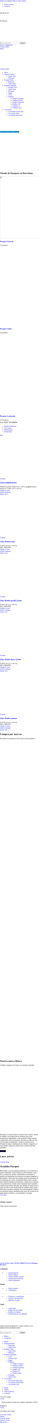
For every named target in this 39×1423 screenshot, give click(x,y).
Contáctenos (12, 1290)
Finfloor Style (17, 108)
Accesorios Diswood (15, 115)
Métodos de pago (14, 1300)
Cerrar (2, 1399)
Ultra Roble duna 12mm (10, 659)
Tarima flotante (13, 1273)
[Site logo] (9, 67)
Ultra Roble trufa (7, 542)
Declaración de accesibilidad (17, 1314)
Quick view (4, 494)
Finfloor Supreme (18, 102)
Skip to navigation (6, 1)
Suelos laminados (14, 1280)
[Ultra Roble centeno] (18, 712)
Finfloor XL (16, 104)
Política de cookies (14, 1312)
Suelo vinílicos (13, 1275)
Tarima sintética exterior (16, 1276)
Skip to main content (19, 1)
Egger (10, 93)
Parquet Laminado (7, 416)
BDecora (11, 82)
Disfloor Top (12, 87)
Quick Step (12, 76)
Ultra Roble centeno (8, 718)
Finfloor (11, 97)
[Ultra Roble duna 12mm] (18, 653)
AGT (10, 95)
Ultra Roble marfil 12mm (11, 600)
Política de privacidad (15, 1310)
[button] (5, 490)
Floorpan (11, 91)
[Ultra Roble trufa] (18, 536)
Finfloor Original (18, 98)
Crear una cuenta (5, 1414)
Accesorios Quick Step (15, 111)
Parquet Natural (6, 241)
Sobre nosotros (13, 1288)
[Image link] (13, 1196)
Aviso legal (12, 1308)
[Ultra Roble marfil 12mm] (18, 595)
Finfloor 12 (16, 106)
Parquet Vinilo (6, 329)
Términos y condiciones (16, 1296)
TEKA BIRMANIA (8, 483)
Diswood (11, 78)
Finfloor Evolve (17, 100)
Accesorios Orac (13, 113)
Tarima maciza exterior (15, 1278)
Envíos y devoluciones (15, 1298)
